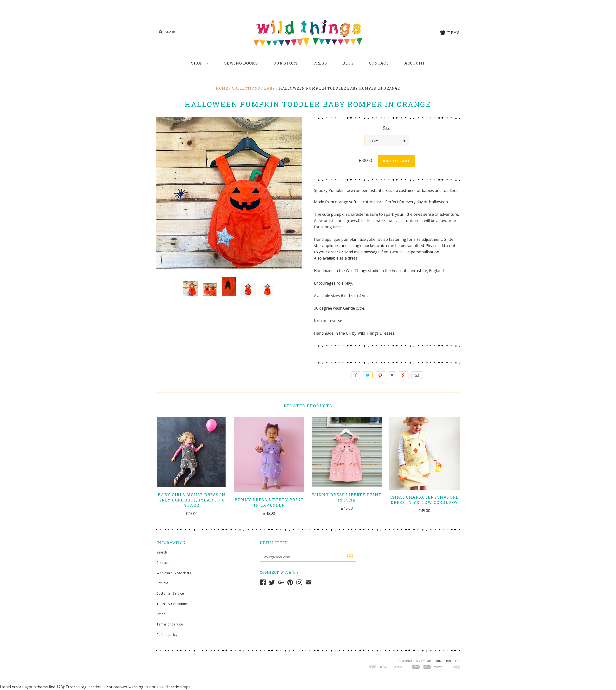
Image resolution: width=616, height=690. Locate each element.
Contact (379, 62)
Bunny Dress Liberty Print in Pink (346, 497)
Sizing (160, 614)
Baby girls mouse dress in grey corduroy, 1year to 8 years (191, 500)
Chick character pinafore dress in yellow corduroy (424, 500)
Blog (347, 62)
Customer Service (170, 593)
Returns (162, 583)
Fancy (392, 375)
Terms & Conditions (172, 603)
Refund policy (166, 634)
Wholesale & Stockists (173, 573)
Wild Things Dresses (443, 661)
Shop (197, 62)
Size (387, 129)
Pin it (380, 375)
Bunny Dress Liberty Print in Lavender (269, 502)
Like (356, 375)
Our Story (285, 62)
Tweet (368, 375)
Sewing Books (241, 62)
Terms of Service (169, 624)
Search (161, 552)
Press (320, 62)
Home (222, 88)
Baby (269, 88)
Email (416, 375)
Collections (246, 88)
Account (414, 62)
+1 (404, 375)
